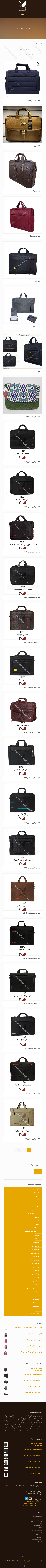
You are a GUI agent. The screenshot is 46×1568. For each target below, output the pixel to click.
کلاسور (37, 1224)
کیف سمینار (36, 1270)
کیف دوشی (36, 1267)
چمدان (37, 1196)
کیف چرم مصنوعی (34, 1259)
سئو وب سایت (26, 1560)
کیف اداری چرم (36, 145)
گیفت (37, 1309)
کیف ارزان (36, 1238)
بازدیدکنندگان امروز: (36, 1521)
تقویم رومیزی (35, 1189)
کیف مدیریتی (35, 1302)
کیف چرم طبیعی (35, 1256)
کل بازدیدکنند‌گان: (37, 1539)
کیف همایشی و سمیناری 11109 (31, 687)
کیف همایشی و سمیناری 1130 (32, 1093)
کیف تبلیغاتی (35, 1249)
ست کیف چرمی (35, 1210)
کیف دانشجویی (35, 1263)
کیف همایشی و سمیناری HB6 (32, 597)
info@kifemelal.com (33, 1501)
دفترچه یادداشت (34, 1203)
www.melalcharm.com (29, 1505)
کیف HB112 (36, 326)
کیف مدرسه (36, 1299)
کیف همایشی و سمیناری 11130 (31, 1003)
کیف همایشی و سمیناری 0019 (32, 732)
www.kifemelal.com (30, 1503)
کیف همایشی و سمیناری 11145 (31, 913)
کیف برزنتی (36, 1242)
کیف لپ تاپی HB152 (34, 236)
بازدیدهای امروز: (37, 1516)
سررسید (36, 1217)
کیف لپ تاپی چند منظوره (33, 1288)
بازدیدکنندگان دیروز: (36, 1530)
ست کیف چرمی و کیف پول (32, 1213)
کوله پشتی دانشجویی (30, 1231)
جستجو (38, 1171)
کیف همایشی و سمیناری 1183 (32, 1048)
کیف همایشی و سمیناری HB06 (32, 822)
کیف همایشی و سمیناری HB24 (32, 507)
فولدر (37, 1220)
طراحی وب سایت (37, 1560)
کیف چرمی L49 (36, 191)
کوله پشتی (36, 1227)
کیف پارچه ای (35, 1245)
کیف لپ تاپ (36, 1284)
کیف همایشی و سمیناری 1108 (32, 1138)
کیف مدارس (36, 1291)
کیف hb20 (37, 281)
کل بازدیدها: (38, 1535)
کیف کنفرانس (35, 1274)
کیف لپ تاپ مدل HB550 (33, 100)
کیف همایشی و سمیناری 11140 (31, 958)
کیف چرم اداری (35, 1252)
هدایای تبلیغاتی (35, 1313)
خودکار (37, 1199)
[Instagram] (24, 1565)
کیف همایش (36, 371)
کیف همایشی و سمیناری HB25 (32, 461)
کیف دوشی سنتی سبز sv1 (33, 416)
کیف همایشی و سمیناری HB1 (32, 642)
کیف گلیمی (36, 1281)
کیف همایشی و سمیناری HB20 (32, 552)
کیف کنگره (36, 1277)
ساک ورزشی (36, 1206)
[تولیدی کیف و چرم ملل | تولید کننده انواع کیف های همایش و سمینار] (23, 6)
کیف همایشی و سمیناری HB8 (32, 777)
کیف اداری (36, 1235)
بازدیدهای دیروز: (37, 1525)
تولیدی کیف (36, 1192)
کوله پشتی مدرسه (31, 1295)
